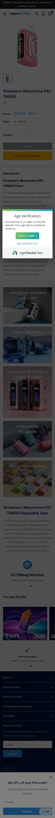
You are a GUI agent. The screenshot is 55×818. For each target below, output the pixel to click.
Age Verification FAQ (27, 243)
